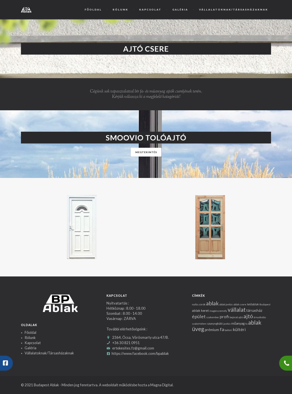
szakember (212, 317)
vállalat (237, 309)
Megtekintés (146, 152)
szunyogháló (215, 323)
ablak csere (239, 304)
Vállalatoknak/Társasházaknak (233, 9)
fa (246, 323)
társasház (254, 310)
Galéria (180, 9)
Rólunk (120, 9)
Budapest (265, 304)
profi (224, 316)
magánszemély (218, 310)
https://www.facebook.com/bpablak (140, 353)
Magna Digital (161, 385)
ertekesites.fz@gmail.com (133, 348)
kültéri (239, 329)
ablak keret (200, 310)
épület (199, 316)
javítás (227, 323)
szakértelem (199, 323)
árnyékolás (260, 317)
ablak (212, 303)
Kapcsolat (150, 9)
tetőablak (253, 304)
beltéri (228, 330)
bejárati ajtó (236, 317)
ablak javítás (226, 304)
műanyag (238, 323)
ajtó (248, 316)
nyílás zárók (198, 304)
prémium (212, 329)
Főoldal (93, 9)
